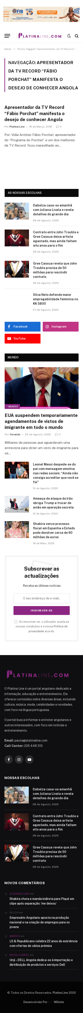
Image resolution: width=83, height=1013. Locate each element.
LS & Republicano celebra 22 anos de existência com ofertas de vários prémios (43, 943)
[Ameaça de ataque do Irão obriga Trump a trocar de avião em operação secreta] (17, 504)
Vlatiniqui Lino (19, 893)
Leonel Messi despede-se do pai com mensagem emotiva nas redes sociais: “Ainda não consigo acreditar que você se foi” (55, 473)
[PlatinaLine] (40, 36)
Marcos (15, 936)
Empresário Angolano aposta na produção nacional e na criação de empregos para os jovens (40, 922)
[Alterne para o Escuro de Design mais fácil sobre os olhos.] (69, 36)
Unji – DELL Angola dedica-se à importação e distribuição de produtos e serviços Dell (41, 962)
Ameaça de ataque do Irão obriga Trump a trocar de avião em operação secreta (53, 503)
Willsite (59, 1002)
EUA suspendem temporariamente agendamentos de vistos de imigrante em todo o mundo (41, 421)
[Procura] (76, 36)
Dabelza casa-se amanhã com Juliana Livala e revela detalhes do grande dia (53, 210)
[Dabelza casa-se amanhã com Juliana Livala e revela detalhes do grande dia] (17, 211)
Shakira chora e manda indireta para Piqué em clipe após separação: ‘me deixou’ (42, 901)
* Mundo (12, 406)
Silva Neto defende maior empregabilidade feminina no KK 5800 (55, 299)
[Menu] (7, 36)
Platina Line (60, 992)
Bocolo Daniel (19, 955)
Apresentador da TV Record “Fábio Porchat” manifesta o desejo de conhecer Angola (34, 113)
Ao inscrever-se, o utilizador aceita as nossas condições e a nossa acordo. (42, 626)
